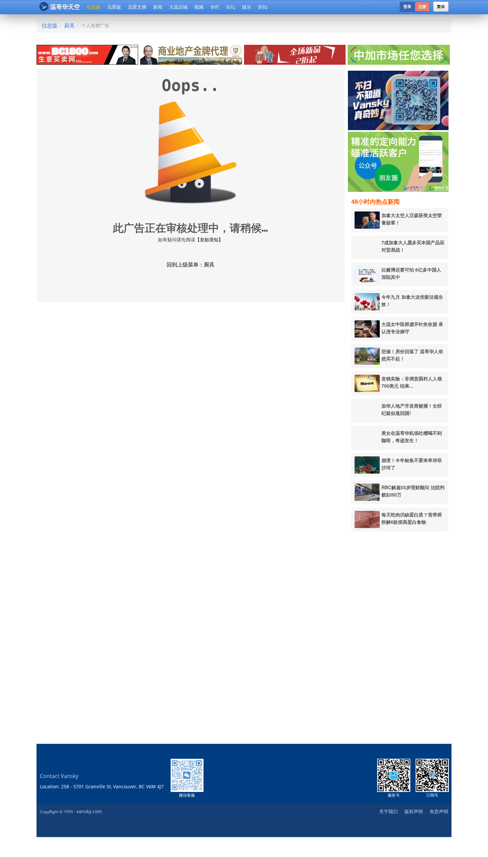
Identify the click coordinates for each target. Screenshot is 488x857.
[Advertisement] (399, 637)
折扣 (262, 7)
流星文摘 (137, 7)
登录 (407, 6)
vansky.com (89, 811)
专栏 (214, 7)
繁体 (441, 6)
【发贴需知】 (209, 239)
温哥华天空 (65, 7)
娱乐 (246, 7)
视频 (198, 7)
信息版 (94, 7)
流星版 (114, 7)
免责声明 (439, 811)
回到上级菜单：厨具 (190, 265)
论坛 (230, 7)
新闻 (157, 7)
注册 (422, 6)
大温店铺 (178, 7)
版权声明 (413, 811)
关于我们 (388, 811)
